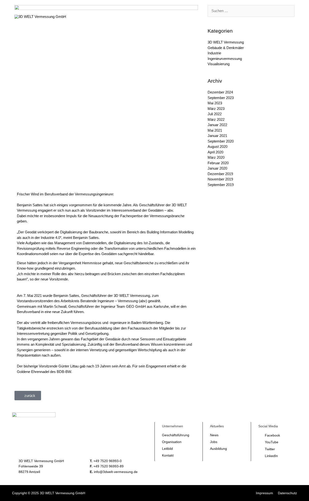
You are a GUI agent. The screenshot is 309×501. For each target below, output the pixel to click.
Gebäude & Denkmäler (226, 48)
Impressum (264, 493)
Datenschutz (287, 493)
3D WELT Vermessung (226, 42)
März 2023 (216, 109)
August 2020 (217, 146)
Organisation (172, 442)
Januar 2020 (217, 168)
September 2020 (221, 141)
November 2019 (220, 179)
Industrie (214, 53)
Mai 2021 (215, 130)
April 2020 (215, 152)
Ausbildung (218, 449)
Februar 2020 (218, 163)
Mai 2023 (215, 103)
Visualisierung (219, 64)
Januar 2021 (217, 136)
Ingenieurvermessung (225, 59)
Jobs (213, 442)
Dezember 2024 (220, 92)
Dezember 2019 (220, 174)
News (214, 435)
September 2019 (221, 185)
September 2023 (221, 98)
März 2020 (216, 157)
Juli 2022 (215, 114)
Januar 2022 (217, 125)
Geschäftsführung (175, 435)
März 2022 (216, 119)
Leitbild (167, 449)
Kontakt (168, 455)
